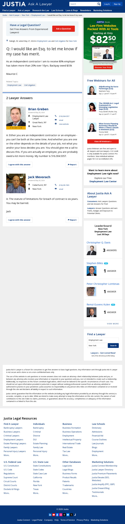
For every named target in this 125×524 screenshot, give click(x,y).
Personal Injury (40, 451)
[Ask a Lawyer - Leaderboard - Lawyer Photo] (91, 250)
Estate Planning (40, 443)
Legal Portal (37, 520)
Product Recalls (69, 477)
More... (7, 455)
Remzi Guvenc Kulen (98, 304)
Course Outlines (99, 439)
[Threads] (64, 514)
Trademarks (68, 485)
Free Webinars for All (101, 80)
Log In (107, 4)
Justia (4, 15)
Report (73, 164)
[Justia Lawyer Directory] (74, 514)
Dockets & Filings (11, 489)
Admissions (97, 431)
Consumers (92, 201)
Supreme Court (11, 477)
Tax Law (66, 451)
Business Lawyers (12, 431)
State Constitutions (42, 465)
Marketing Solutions (102, 10)
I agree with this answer (19, 164)
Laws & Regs (72, 10)
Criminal (37, 431)
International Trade (71, 443)
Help (56, 520)
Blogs (94, 447)
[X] (71, 514)
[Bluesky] (67, 514)
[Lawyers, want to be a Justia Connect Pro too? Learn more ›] (105, 263)
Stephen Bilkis (95, 263)
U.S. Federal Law (12, 461)
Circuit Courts (10, 481)
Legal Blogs (67, 469)
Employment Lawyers (13, 439)
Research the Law (40, 10)
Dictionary (96, 427)
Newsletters (85, 10)
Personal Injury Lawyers (15, 451)
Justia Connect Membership (104, 465)
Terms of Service (67, 520)
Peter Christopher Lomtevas (103, 283)
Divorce (36, 435)
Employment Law (38, 15)
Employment (68, 435)
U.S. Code (8, 469)
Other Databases (71, 461)
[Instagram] (60, 514)
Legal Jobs (67, 465)
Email (61, 120)
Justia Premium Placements (104, 473)
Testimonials (98, 492)
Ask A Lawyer (14, 15)
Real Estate (67, 447)
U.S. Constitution (11, 465)
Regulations (9, 473)
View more (113, 323)
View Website (64, 124)
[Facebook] (57, 514)
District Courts (10, 485)
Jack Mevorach (39, 177)
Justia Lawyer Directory (102, 469)
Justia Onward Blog (100, 488)
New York (25, 15)
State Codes (38, 469)
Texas (36, 489)
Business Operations (72, 431)
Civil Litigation (60, 41)
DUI (35, 439)
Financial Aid (97, 435)
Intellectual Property (71, 439)
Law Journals (98, 443)
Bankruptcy (38, 427)
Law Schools (57, 10)
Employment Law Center (103, 181)
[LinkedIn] (50, 514)
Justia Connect (23, 520)
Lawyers (91, 208)
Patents (66, 481)
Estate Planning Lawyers (15, 443)
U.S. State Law (40, 461)
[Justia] (14, 4)
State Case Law (40, 473)
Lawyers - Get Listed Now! (103, 353)
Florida (36, 481)
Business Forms (69, 473)
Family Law (38, 447)
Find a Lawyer (8, 10)
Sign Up (117, 4)
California (37, 477)
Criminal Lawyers (11, 435)
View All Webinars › (103, 141)
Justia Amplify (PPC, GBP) (103, 484)
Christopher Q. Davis (98, 242)
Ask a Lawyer (24, 10)
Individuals (39, 423)
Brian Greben (38, 109)
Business (67, 423)
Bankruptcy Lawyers (13, 427)
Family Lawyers (10, 447)
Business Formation (71, 427)
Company (48, 520)
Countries (67, 489)
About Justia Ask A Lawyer (99, 194)
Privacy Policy (83, 520)
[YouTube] (53, 514)
